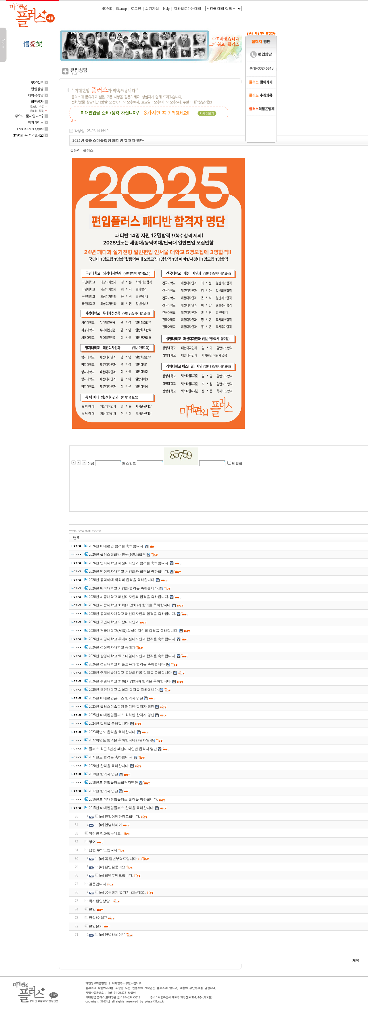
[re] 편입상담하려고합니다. (119, 816)
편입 (92, 909)
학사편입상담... (100, 901)
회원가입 (152, 9)
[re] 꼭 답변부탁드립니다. (118, 859)
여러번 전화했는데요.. (105, 833)
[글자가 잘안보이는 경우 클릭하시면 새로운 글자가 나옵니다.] (181, 456)
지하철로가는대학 (187, 9)
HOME (106, 9)
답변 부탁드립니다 (103, 850)
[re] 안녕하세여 (110, 825)
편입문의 (96, 926)
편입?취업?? (98, 918)
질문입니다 (97, 884)
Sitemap (121, 9)
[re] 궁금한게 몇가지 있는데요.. (122, 892)
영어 (92, 842)
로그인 (136, 9)
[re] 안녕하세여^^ (112, 935)
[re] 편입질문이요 (112, 867)
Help (166, 9)
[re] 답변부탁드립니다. (116, 875)
